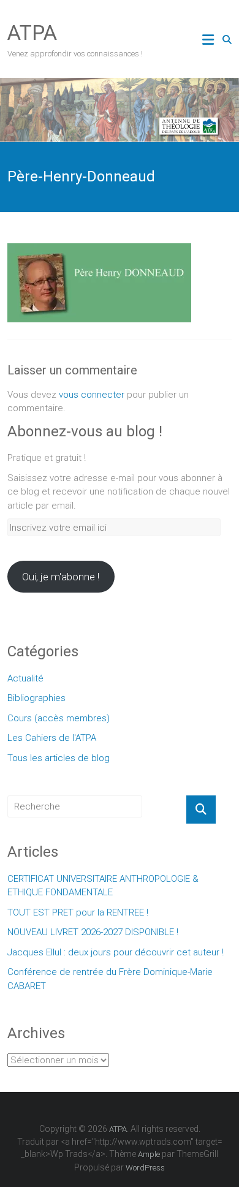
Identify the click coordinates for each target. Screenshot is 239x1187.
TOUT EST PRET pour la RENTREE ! (77, 912)
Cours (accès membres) (58, 718)
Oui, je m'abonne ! (60, 577)
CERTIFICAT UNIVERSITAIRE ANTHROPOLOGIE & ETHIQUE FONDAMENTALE (103, 885)
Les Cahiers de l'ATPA (51, 737)
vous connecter (91, 394)
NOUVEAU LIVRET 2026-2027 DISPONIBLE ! (92, 932)
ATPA (32, 32)
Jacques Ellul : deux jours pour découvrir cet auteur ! (115, 952)
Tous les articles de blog (58, 758)
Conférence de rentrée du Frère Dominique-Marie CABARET (110, 979)
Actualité (25, 678)
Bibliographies (36, 697)
